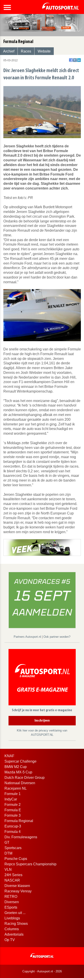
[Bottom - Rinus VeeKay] (42, 547)
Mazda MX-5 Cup (18, 772)
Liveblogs (12, 918)
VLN (8, 869)
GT (6, 842)
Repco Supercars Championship (30, 864)
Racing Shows (16, 923)
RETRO (10, 896)
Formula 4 (12, 832)
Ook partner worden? (56, 636)
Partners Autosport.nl (28, 636)
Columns (11, 929)
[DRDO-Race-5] (42, 600)
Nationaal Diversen (19, 783)
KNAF (9, 756)
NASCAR (12, 880)
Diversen (11, 902)
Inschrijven (42, 720)
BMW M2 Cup (15, 767)
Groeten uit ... (15, 913)
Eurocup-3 (12, 826)
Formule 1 (12, 794)
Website (44, 51)
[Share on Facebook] (71, 60)
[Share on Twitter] (75, 60)
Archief (8, 51)
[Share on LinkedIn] (79, 60)
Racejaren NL (15, 788)
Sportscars (13, 848)
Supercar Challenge (20, 761)
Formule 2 (12, 805)
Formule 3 (12, 815)
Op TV (9, 940)
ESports (10, 907)
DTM (8, 853)
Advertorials (14, 934)
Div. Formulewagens (20, 837)
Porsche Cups (15, 859)
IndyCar (10, 799)
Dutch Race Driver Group (24, 777)
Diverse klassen (17, 886)
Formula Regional (18, 821)
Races (26, 51)
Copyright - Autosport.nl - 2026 (42, 971)
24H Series (13, 875)
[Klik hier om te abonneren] (42, 678)
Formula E (12, 810)
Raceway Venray (18, 891)
